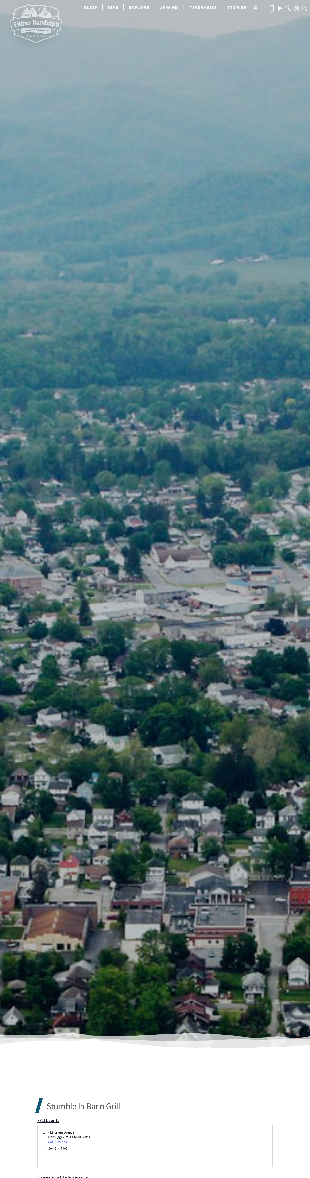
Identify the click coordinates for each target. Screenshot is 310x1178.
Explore (139, 7)
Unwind (169, 7)
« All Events (48, 1120)
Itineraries (203, 7)
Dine (113, 7)
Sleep (91, 7)
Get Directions (57, 1142)
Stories (237, 7)
